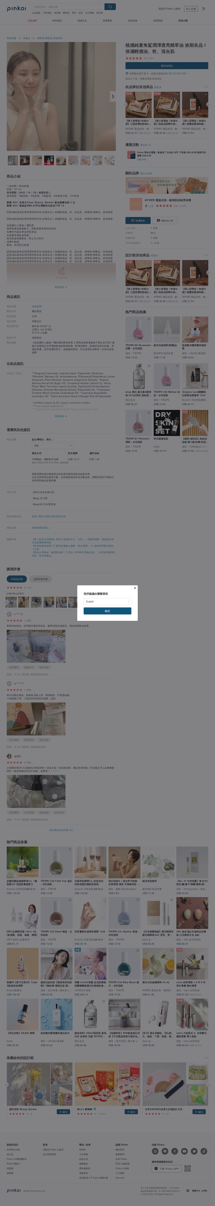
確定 (107, 611)
